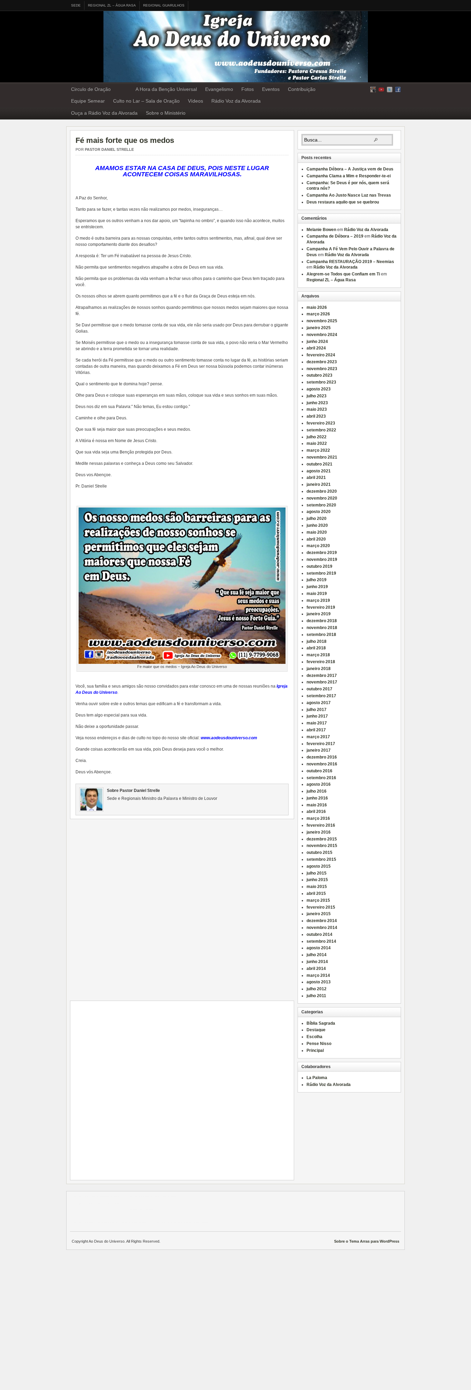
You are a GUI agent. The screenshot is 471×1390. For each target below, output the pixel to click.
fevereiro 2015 (321, 907)
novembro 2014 (322, 927)
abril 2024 (316, 348)
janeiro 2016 (319, 832)
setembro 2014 (321, 941)
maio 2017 (317, 723)
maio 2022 (317, 443)
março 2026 (318, 314)
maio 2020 (317, 532)
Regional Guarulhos (163, 5)
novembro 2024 (322, 334)
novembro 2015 (322, 845)
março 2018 (318, 654)
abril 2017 (316, 730)
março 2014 (318, 975)
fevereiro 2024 (321, 355)
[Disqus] (184, 910)
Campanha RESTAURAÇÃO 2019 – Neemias (350, 261)
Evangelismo (219, 89)
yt (381, 89)
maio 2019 (317, 593)
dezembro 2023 (322, 361)
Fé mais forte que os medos (125, 140)
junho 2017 (317, 716)
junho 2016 (317, 798)
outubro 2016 (319, 771)
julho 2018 (317, 641)
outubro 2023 (319, 375)
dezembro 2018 (322, 620)
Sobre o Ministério (166, 113)
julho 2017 (317, 709)
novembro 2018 (322, 627)
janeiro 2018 (319, 668)
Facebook (398, 89)
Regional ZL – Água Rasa (112, 5)
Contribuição (301, 89)
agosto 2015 (319, 866)
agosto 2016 (319, 784)
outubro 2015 (319, 852)
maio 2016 (317, 805)
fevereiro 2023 (321, 423)
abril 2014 (316, 968)
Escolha (314, 1036)
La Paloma (317, 1077)
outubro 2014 (319, 934)
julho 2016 (317, 791)
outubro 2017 (319, 689)
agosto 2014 (319, 947)
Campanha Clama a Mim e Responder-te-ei (349, 176)
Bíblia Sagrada (321, 1023)
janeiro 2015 (319, 913)
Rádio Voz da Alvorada (236, 101)
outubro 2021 (319, 464)
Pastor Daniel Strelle (109, 149)
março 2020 (318, 545)
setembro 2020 (321, 505)
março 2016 (318, 818)
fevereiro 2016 (321, 825)
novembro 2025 (322, 320)
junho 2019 (317, 586)
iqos (187, 1222)
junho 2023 (317, 402)
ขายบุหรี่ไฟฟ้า (117, 1222)
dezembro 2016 (322, 757)
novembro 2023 (322, 368)
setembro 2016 (321, 777)
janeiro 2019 (319, 614)
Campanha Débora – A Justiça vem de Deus (350, 169)
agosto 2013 (319, 982)
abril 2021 (316, 477)
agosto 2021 (319, 471)
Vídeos (195, 101)
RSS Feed (373, 89)
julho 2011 (316, 995)
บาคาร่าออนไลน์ (144, 1196)
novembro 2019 (322, 559)
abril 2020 (316, 539)
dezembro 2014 (322, 920)
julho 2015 (317, 873)
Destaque (316, 1029)
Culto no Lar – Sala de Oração (146, 101)
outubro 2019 (319, 566)
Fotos (247, 89)
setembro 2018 (321, 634)
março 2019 (318, 600)
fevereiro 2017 (321, 743)
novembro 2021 (322, 457)
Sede (76, 5)
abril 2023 (316, 416)
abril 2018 (316, 648)
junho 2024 (317, 341)
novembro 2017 (322, 682)
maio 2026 (317, 307)
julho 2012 (317, 988)
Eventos (271, 89)
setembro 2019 (321, 573)
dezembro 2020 (322, 491)
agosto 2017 (319, 702)
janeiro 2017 (319, 750)
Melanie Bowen (321, 229)
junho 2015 (317, 879)
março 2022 (318, 450)
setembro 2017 (321, 695)
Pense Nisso (319, 1043)
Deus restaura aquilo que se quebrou (343, 202)
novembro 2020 (322, 498)
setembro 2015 (321, 859)
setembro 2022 (321, 430)
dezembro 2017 (322, 675)
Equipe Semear (88, 101)
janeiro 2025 (319, 327)
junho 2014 (317, 961)
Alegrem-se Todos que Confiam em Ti (343, 274)
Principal (315, 1050)
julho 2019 (317, 579)
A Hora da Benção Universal (166, 89)
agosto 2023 (319, 389)
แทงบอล (168, 1196)
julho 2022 (317, 437)
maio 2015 (317, 886)
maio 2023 (317, 409)
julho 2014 (317, 954)
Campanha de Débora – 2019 (335, 236)
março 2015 (318, 900)
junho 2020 (317, 525)
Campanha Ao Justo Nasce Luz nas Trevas (349, 195)
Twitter (389, 89)
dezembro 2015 (322, 839)
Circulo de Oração (91, 89)
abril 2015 (316, 893)
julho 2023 (317, 396)
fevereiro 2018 (321, 661)
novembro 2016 (322, 764)
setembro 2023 (321, 382)
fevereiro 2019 (321, 607)
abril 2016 (316, 811)
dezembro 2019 (322, 552)
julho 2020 (317, 518)
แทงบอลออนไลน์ (104, 1196)
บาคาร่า (80, 1196)
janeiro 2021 (319, 484)
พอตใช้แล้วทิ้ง (142, 1209)
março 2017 (318, 736)
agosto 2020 (319, 511)
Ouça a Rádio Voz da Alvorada (104, 113)
